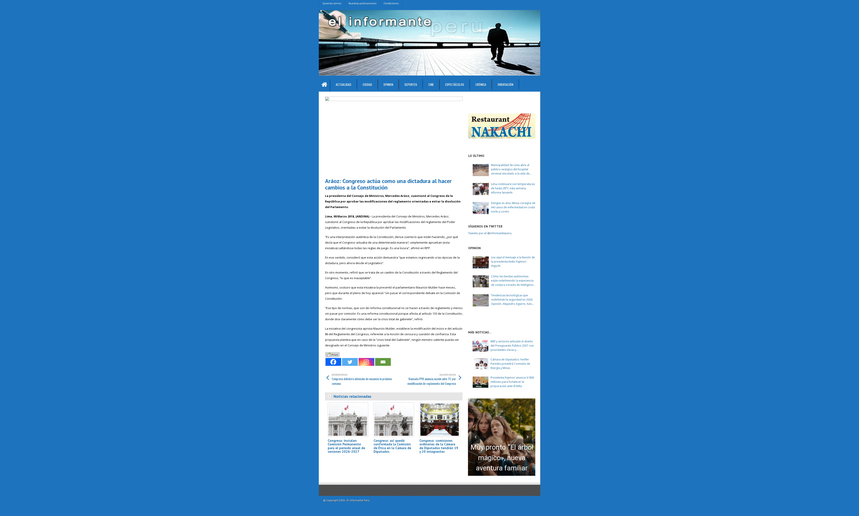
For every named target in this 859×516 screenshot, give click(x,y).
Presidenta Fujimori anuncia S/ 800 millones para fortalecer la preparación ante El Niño (512, 382)
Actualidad (343, 84)
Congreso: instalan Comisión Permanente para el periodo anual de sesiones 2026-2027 (346, 446)
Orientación (505, 84)
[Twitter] (350, 362)
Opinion (388, 84)
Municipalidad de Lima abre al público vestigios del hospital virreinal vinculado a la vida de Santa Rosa (510, 169)
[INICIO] (324, 85)
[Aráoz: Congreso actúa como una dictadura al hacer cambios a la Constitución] (394, 135)
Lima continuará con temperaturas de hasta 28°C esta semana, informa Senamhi (513, 188)
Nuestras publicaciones (362, 3)
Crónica (480, 84)
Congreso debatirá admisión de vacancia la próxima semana (362, 379)
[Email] (383, 362)
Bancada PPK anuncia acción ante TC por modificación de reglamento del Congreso (431, 379)
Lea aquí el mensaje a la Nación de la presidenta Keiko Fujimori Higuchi (513, 261)
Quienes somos (332, 3)
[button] (475, 437)
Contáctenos (391, 3)
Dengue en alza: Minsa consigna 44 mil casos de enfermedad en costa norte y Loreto (513, 207)
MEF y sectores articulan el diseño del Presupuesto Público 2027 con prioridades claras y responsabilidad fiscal (512, 345)
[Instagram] (366, 362)
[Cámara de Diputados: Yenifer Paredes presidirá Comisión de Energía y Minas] (480, 364)
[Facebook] (333, 362)
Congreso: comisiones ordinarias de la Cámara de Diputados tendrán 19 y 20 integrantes (438, 446)
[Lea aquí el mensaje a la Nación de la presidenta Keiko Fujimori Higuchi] (481, 262)
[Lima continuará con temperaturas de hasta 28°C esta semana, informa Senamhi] (481, 189)
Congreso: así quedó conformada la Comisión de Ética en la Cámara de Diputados (392, 446)
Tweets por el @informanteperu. (490, 233)
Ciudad (367, 84)
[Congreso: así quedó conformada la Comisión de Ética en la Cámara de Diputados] (394, 419)
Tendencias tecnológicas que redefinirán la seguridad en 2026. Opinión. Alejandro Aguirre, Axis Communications (512, 299)
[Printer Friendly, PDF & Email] (332, 354)
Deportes (410, 84)
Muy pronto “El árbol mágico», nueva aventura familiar (501, 457)
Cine (431, 84)
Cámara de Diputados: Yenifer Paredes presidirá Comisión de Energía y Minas (510, 364)
